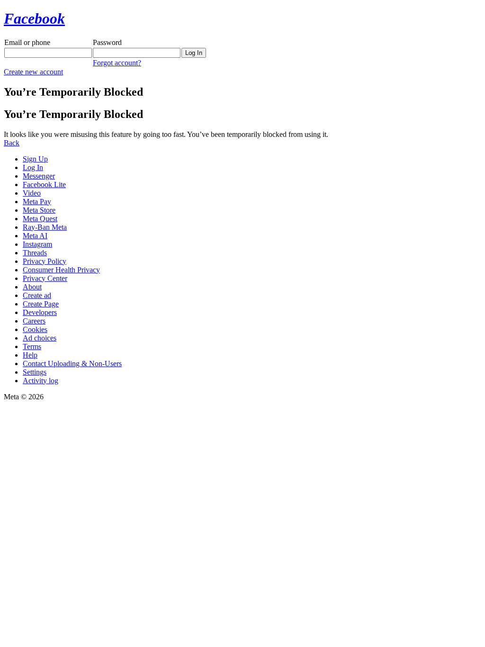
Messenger (39, 176)
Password (107, 42)
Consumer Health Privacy (61, 270)
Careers (34, 321)
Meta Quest (40, 219)
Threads (35, 253)
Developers (40, 312)
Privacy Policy (44, 261)
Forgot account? (117, 63)
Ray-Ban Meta (45, 227)
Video (32, 193)
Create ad (37, 295)
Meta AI (35, 236)
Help (30, 355)
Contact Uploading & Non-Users (72, 363)
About (32, 287)
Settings (34, 372)
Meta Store (39, 210)
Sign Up (35, 159)
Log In (33, 167)
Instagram (37, 244)
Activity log (40, 381)
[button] (11, 143)
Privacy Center (45, 278)
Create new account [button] (33, 72)
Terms (32, 346)
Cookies (35, 329)
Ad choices (39, 338)
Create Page (41, 304)
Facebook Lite (44, 184)
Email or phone (27, 42)
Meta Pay (37, 202)
